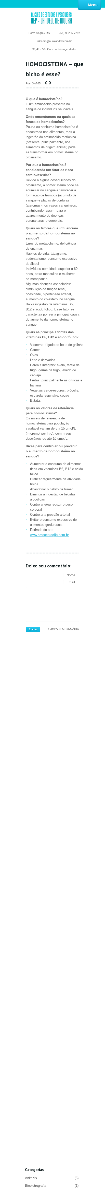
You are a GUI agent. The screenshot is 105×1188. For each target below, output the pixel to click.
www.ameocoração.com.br (49, 535)
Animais (51, 1178)
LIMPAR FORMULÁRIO (64, 628)
